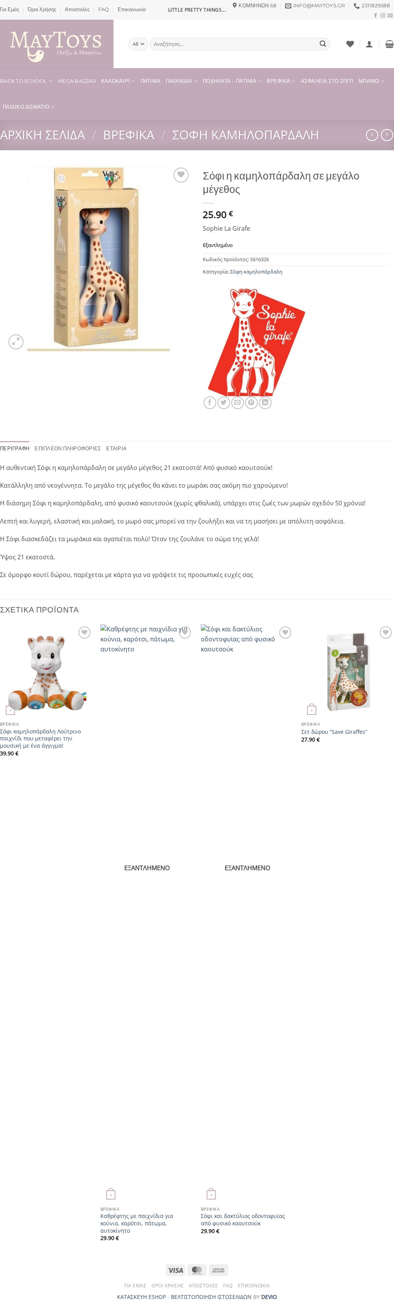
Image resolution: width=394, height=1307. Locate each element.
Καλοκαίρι (115, 81)
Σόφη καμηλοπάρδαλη (245, 134)
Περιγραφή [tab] (14, 448)
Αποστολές (77, 9)
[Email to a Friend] (237, 402)
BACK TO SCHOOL (23, 81)
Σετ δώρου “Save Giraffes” (334, 731)
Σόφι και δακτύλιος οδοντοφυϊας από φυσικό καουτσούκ (243, 1220)
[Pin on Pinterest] (251, 402)
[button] (369, 43)
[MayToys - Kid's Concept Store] (58, 44)
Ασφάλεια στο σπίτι (327, 81)
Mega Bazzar (77, 81)
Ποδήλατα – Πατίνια (229, 81)
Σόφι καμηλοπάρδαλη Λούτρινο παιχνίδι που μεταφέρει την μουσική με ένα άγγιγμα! (40, 738)
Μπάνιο (369, 81)
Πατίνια (150, 81)
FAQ (103, 9)
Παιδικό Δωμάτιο (26, 107)
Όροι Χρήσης (42, 9)
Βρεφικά (278, 81)
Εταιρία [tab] (116, 448)
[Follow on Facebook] (375, 15)
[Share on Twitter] (223, 402)
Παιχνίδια (179, 81)
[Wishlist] (350, 43)
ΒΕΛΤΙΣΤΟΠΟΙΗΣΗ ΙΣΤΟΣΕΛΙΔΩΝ (211, 1296)
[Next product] (372, 135)
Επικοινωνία (132, 9)
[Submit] (322, 44)
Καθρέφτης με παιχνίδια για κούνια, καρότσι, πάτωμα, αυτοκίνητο (136, 1223)
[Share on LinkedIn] (265, 402)
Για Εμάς (9, 9)
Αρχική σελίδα (42, 134)
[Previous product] (387, 135)
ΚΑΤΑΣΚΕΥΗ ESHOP (141, 1296)
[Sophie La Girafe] (257, 342)
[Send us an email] (390, 15)
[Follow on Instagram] (383, 15)
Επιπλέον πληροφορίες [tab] (68, 448)
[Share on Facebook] (210, 402)
